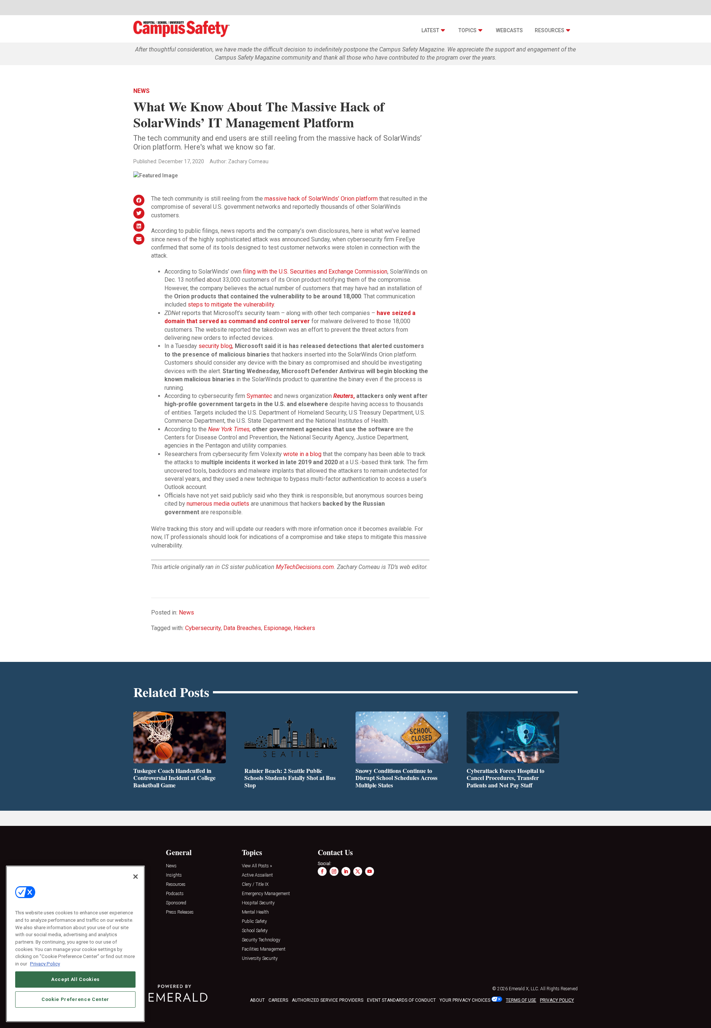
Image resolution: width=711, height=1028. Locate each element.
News (141, 90)
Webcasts (509, 30)
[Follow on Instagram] (334, 871)
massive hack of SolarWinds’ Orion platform (321, 198)
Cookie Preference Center (75, 999)
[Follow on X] (357, 871)
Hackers (304, 628)
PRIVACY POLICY (557, 1000)
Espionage (277, 628)
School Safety (255, 930)
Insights (174, 875)
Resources (549, 30)
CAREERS (278, 1000)
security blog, (215, 345)
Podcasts (175, 893)
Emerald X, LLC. (524, 988)
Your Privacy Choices (465, 1000)
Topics (467, 30)
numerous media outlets (218, 503)
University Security (260, 958)
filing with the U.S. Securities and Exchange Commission (315, 271)
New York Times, (229, 429)
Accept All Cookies (75, 979)
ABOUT (257, 1000)
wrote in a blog (302, 454)
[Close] (135, 876)
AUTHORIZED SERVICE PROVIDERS (327, 1000)
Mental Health (255, 912)
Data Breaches (242, 628)
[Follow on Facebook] (322, 871)
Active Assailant (257, 875)
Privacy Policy (45, 963)
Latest (430, 30)
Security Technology (261, 940)
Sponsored (176, 903)
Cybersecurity (203, 628)
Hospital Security (258, 903)
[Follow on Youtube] (369, 871)
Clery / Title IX (255, 884)
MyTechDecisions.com (305, 566)
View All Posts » (257, 866)
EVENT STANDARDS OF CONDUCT (401, 1000)
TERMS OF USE (521, 1000)
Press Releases (180, 912)
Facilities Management (264, 949)
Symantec (259, 395)
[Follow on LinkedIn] (345, 871)
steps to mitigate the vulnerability (231, 304)
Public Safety (254, 921)
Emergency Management (266, 893)
